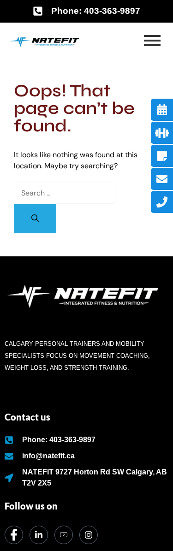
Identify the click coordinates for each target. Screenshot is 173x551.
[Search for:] (64, 193)
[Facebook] (14, 535)
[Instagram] (88, 535)
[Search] (35, 218)
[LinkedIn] (39, 535)
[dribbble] (63, 535)
